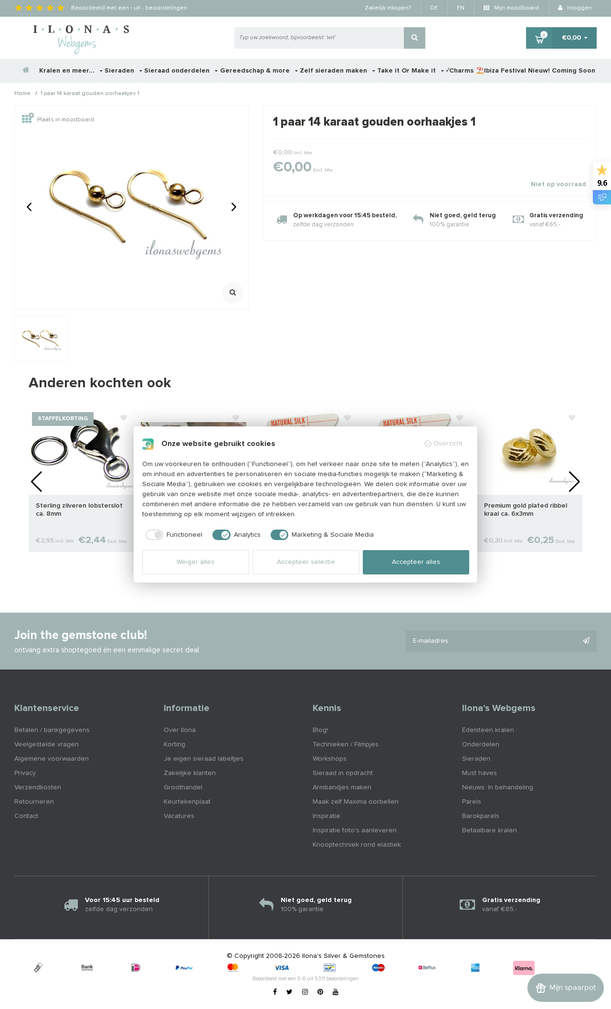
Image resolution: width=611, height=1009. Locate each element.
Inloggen (579, 8)
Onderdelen (480, 744)
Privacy (25, 773)
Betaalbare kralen (489, 830)
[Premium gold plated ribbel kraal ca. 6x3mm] (529, 451)
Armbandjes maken (342, 787)
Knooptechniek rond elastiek (357, 844)
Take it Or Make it (407, 70)
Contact (26, 816)
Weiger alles (195, 562)
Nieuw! (539, 70)
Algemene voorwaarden (51, 758)
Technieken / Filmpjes (346, 744)
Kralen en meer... (67, 70)
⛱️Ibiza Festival (501, 70)
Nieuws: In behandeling (497, 787)
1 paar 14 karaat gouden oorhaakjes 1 (90, 94)
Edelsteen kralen (488, 730)
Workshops (330, 758)
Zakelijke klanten (190, 773)
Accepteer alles (416, 562)
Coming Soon (573, 70)
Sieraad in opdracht (343, 773)
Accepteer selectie (306, 562)
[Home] (26, 71)
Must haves (479, 773)
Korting (174, 744)
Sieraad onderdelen (177, 70)
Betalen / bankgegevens (52, 730)
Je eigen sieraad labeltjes (203, 758)
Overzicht (448, 443)
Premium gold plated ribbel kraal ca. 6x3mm (525, 509)
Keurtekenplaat (187, 801)
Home (22, 94)
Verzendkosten (37, 787)
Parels (471, 801)
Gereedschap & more (256, 70)
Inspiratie (326, 816)
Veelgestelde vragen (46, 744)
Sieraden (120, 70)
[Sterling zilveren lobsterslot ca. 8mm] (81, 451)
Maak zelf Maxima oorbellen (356, 801)
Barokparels (480, 816)
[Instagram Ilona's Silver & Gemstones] (305, 992)
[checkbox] (172, 535)
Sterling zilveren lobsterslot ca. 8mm (79, 509)
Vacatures (179, 816)
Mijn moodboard (516, 8)
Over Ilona (180, 730)
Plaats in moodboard (65, 120)
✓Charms (460, 70)
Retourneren (34, 801)
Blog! (320, 730)
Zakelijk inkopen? (388, 8)
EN (460, 8)
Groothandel (183, 787)
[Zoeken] (414, 38)
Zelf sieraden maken (334, 70)
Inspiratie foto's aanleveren (355, 830)
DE (434, 8)
